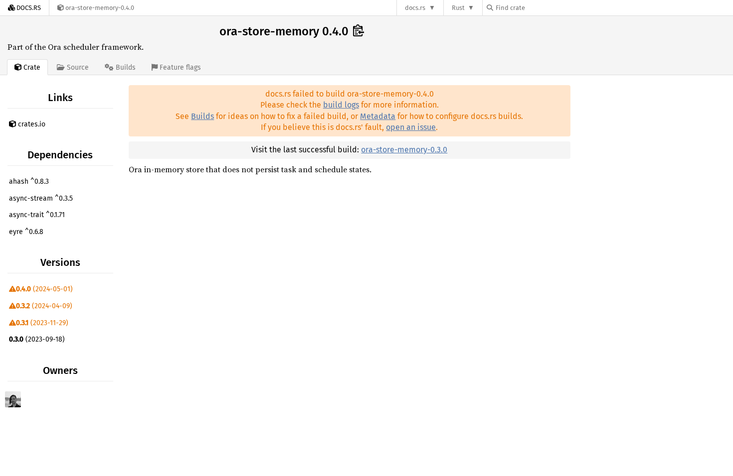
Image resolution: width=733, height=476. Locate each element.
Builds (202, 116)
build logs (341, 105)
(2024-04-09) (44, 306)
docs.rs (415, 7)
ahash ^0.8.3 (29, 181)
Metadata (377, 116)
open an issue (411, 127)
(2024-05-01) (44, 289)
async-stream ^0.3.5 (41, 198)
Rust (458, 7)
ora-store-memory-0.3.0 (404, 149)
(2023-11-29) (42, 323)
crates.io (30, 124)
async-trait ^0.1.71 (37, 215)
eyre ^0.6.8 (26, 232)
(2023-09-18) (37, 339)
